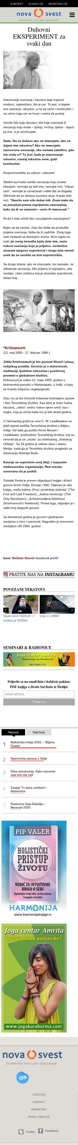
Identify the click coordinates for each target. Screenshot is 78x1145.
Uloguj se (35, 3)
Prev (6, 610)
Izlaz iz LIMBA (49, 616)
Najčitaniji (39, 732)
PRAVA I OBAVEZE (39, 1116)
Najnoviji (13, 732)
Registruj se (58, 3)
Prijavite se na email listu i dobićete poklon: (39, 682)
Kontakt (17, 3)
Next (72, 610)
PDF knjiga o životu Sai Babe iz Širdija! (39, 687)
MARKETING (39, 1109)
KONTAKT (39, 1102)
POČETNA (39, 1094)
